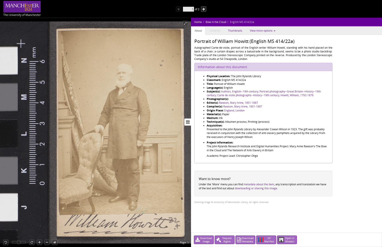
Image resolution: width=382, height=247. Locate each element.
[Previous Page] (178, 9)
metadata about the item (259, 184)
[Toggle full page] (185, 23)
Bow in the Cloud (216, 22)
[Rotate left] (5, 242)
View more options (261, 31)
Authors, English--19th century (239, 91)
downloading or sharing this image (256, 188)
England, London (234, 110)
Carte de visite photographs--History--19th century (248, 95)
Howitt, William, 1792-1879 (297, 95)
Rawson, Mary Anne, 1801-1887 (238, 103)
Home (198, 22)
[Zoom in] (39, 242)
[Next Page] (203, 9)
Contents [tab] (214, 31)
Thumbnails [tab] (235, 31)
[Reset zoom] (54, 242)
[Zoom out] (47, 242)
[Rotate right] (31, 242)
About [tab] (198, 31)
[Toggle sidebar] (187, 122)
